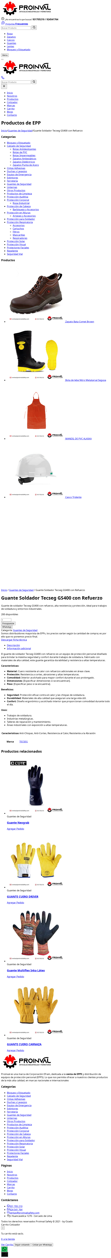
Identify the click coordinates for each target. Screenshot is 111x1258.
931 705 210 (16, 1206)
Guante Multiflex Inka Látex (26, 970)
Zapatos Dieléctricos (24, 161)
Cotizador (12, 102)
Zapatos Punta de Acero (26, 165)
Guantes (11, 43)
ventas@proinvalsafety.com (24, 1212)
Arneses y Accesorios (24, 215)
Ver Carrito (7, 1244)
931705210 (38, 19)
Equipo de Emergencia (19, 174)
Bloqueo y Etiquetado (18, 49)
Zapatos (11, 36)
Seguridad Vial (15, 254)
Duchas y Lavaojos (17, 171)
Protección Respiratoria (20, 222)
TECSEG (23, 741)
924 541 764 (16, 1209)
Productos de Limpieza (19, 193)
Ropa (10, 33)
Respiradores (20, 238)
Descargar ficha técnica (14, 639)
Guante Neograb (18, 822)
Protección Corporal (18, 200)
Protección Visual (16, 244)
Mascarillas (19, 235)
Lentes (10, 46)
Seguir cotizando (22, 1244)
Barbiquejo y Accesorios (26, 209)
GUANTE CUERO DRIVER (22, 896)
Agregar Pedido (15, 828)
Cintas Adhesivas (16, 168)
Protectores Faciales (18, 247)
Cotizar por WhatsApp (42, 1244)
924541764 (52, 19)
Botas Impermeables (24, 155)
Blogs (10, 111)
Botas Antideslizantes (24, 149)
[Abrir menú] (2, 59)
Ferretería (12, 180)
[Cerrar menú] (4, 86)
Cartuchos (18, 228)
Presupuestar (8, 623)
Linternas (12, 187)
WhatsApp (6, 627)
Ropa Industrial (21, 203)
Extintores (12, 177)
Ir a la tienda (8, 1239)
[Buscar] (34, 27)
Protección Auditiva (17, 196)
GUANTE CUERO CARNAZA (24, 1044)
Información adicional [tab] (19, 648)
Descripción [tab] (13, 645)
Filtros (16, 231)
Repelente (12, 250)
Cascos (11, 40)
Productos (12, 99)
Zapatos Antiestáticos (24, 158)
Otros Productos (16, 190)
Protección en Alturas (18, 212)
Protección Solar (16, 241)
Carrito (11, 108)
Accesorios (19, 225)
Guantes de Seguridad (20, 130)
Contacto (12, 115)
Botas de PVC (20, 152)
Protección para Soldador (21, 219)
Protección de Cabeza (19, 206)
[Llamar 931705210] (2, 78)
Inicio (10, 92)
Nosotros (12, 96)
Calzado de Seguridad (19, 146)
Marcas (11, 105)
